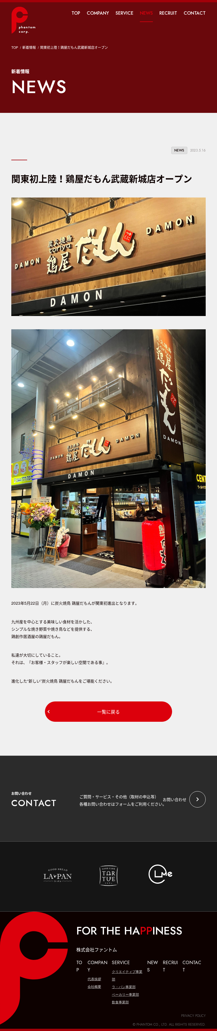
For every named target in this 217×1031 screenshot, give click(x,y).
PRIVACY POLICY (193, 1015)
